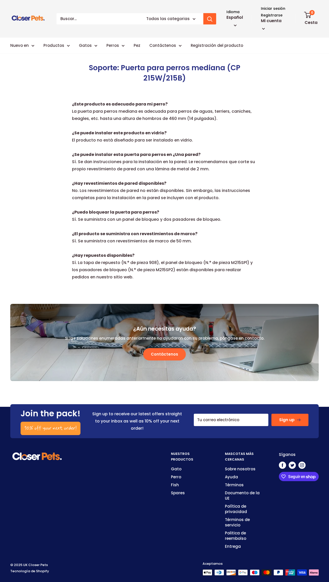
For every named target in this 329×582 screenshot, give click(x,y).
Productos (53, 45)
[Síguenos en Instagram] (302, 465)
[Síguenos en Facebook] (282, 465)
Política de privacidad (236, 509)
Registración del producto (217, 45)
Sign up (287, 420)
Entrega (233, 546)
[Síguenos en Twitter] (292, 465)
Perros (112, 45)
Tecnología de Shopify (29, 571)
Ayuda (231, 477)
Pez (137, 45)
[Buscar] (209, 18)
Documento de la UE (242, 495)
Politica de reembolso (235, 535)
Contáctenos (162, 45)
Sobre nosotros (240, 469)
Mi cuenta (271, 21)
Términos (234, 485)
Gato (176, 469)
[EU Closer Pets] (37, 454)
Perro (176, 477)
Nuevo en (19, 45)
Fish (175, 485)
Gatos (85, 45)
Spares (178, 493)
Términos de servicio (237, 522)
